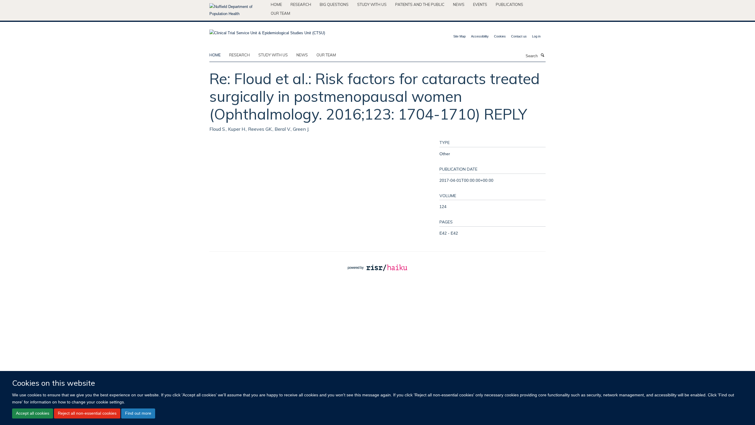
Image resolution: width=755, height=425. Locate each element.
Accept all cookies (32, 413)
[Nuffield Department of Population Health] (237, 10)
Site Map (459, 36)
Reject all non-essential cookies (87, 413)
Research (300, 4)
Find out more (138, 413)
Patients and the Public (419, 4)
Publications (509, 4)
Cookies (500, 36)
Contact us (519, 36)
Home (276, 4)
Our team (280, 13)
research (239, 55)
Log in (536, 36)
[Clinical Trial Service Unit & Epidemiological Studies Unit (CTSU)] (267, 31)
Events (480, 4)
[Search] (542, 55)
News (459, 4)
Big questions (334, 4)
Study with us (372, 4)
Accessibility (480, 36)
